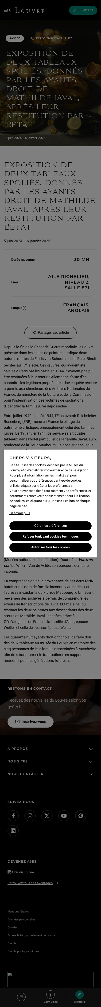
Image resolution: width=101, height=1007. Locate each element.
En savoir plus (19, 513)
